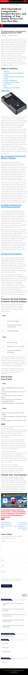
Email (3, 566)
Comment (4, 541)
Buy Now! (20, 491)
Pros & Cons (7, 84)
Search (24, 595)
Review (2, 519)
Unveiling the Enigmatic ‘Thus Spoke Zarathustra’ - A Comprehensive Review (20, 526)
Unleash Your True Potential (12, 87)
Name (3, 560)
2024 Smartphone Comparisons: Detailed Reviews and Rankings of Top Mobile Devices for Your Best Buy (13, 14)
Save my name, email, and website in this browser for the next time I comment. (11, 580)
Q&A (5, 86)
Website (3, 571)
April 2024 (5, 643)
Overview (6, 71)
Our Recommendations (10, 80)
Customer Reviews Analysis (12, 82)
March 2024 (6, 647)
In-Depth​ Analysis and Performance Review (11, 206)
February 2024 (6, 651)
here (25, 151)
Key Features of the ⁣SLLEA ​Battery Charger (13, 157)
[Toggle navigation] (4, 25)
